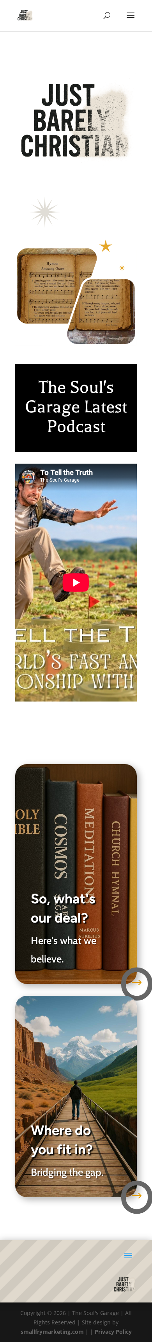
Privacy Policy (113, 1331)
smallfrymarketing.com (52, 1331)
